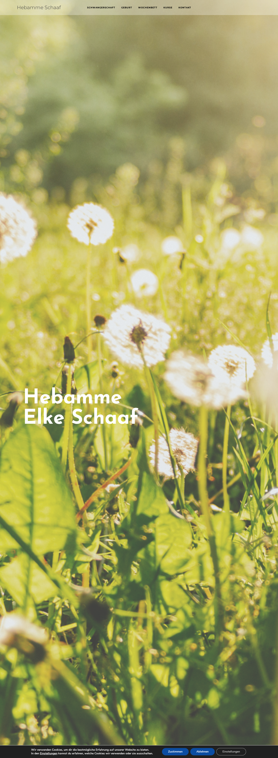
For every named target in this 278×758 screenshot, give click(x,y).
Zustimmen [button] (175, 752)
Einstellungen (231, 752)
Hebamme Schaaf (39, 7)
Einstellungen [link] (48, 753)
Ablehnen (202, 752)
